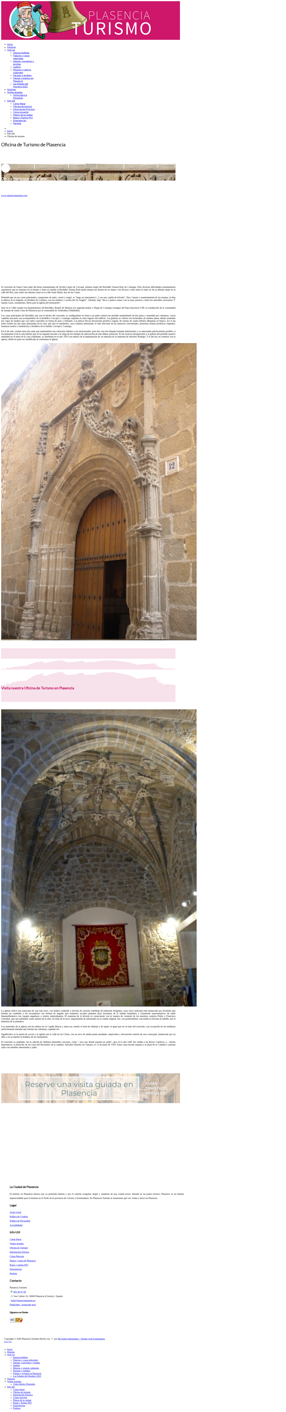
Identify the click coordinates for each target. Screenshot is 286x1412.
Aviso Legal (15, 1212)
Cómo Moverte (17, 1256)
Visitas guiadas (17, 1243)
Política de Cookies (19, 1216)
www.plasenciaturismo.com (14, 195)
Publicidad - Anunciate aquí (23, 1304)
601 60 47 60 (19, 1292)
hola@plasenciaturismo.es (23, 1300)
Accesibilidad (16, 1225)
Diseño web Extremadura (93, 1339)
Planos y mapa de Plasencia (23, 1260)
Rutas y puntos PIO (19, 1265)
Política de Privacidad (20, 1221)
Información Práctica (19, 1252)
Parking (13, 1273)
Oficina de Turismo (19, 1247)
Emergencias (16, 1269)
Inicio (10, 131)
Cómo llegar (15, 1239)
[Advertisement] (88, 240)
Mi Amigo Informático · (69, 1339)
